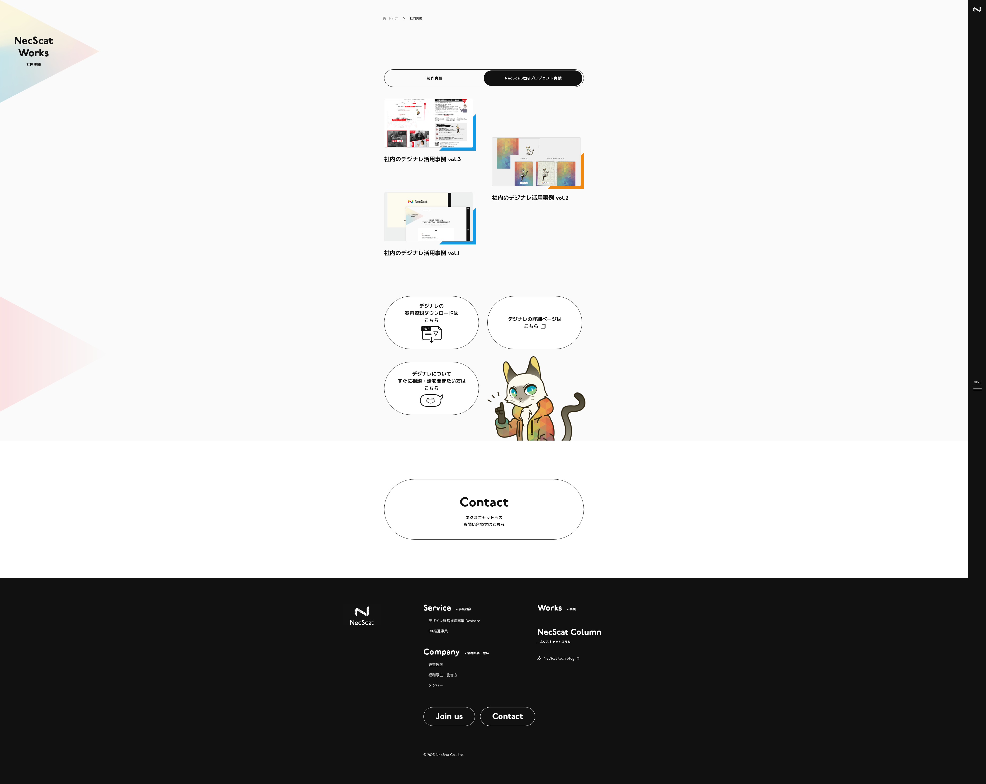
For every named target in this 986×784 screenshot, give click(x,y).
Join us (449, 716)
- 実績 (556, 608)
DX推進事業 (438, 631)
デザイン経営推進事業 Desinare (454, 621)
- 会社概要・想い (456, 652)
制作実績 (435, 78)
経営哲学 (436, 665)
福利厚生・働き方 (443, 675)
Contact (507, 716)
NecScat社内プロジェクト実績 (533, 78)
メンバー (436, 685)
